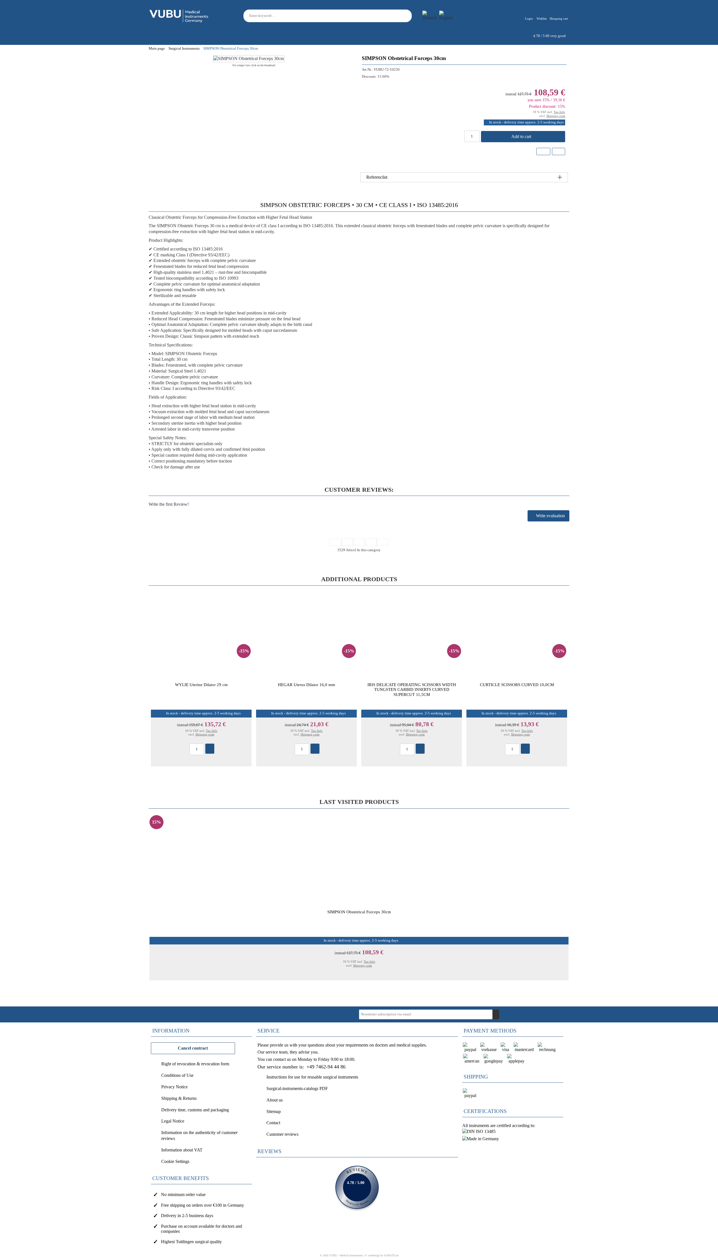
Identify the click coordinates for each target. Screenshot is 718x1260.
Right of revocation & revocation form (195, 1063)
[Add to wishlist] (543, 151)
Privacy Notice (174, 1086)
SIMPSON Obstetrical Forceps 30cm (359, 911)
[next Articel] (370, 542)
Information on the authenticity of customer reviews (199, 1135)
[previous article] (347, 542)
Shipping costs (555, 116)
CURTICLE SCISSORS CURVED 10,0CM (517, 684)
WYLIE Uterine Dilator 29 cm (201, 684)
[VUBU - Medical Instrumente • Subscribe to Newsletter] (496, 1014)
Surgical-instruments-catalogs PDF (297, 1088)
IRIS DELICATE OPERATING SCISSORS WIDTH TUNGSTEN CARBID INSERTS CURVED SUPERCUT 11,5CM (411, 689)
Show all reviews (357, 1187)
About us (274, 1100)
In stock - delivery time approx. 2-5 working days (526, 122)
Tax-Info (559, 112)
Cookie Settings (175, 1161)
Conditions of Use (177, 1075)
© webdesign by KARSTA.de (382, 1255)
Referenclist (376, 177)
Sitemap (273, 1111)
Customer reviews (282, 1134)
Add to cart (521, 136)
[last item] (382, 542)
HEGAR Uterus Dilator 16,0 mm (306, 684)
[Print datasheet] (558, 152)
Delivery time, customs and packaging (195, 1109)
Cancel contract (193, 1048)
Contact (273, 1122)
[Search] (408, 16)
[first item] (335, 542)
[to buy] (209, 749)
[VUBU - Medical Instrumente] (179, 15)
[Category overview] (359, 542)
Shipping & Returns (179, 1098)
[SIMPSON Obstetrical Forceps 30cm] (249, 58)
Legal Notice (172, 1121)
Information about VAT (181, 1150)
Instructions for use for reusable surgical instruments (312, 1077)
